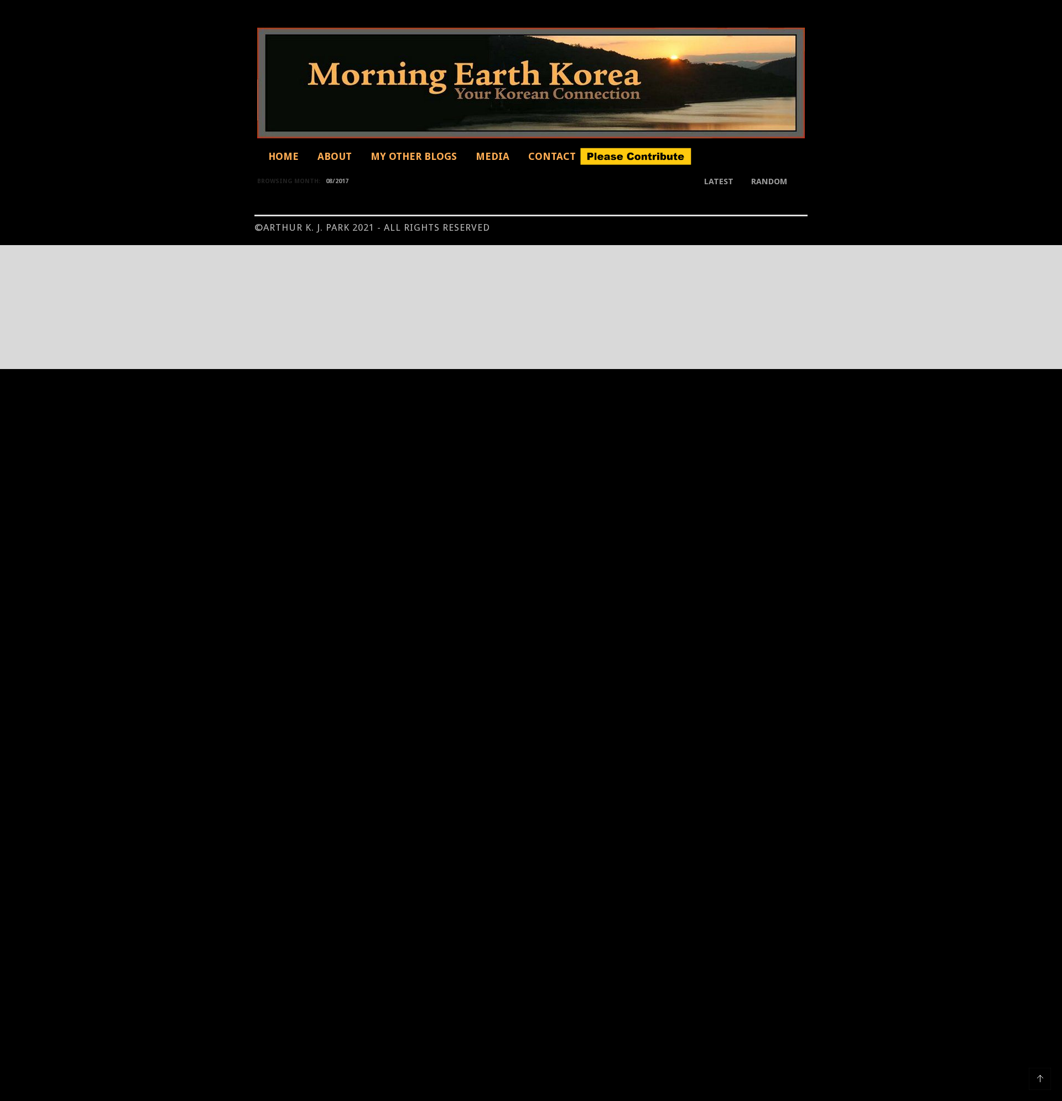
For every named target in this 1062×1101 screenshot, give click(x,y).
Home (283, 156)
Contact (552, 156)
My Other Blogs (414, 156)
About (334, 156)
